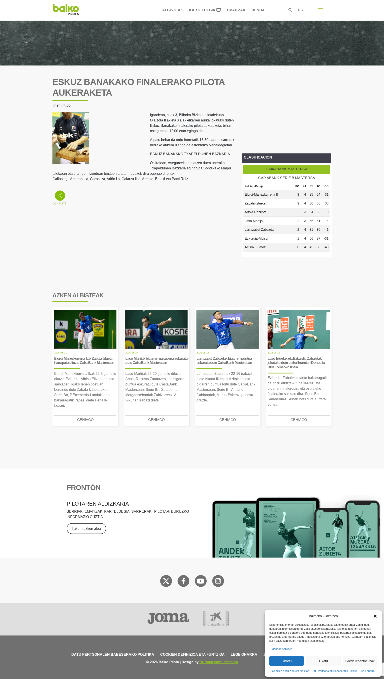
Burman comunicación (219, 662)
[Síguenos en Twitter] (166, 582)
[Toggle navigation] (320, 10)
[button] (375, 616)
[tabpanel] (286, 217)
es (300, 10)
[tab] (286, 169)
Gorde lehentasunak (360, 661)
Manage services (282, 649)
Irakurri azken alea (86, 528)
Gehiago (85, 420)
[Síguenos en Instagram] (218, 582)
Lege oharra (367, 671)
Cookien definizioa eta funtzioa (290, 671)
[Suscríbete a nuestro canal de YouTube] (200, 582)
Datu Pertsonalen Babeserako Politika (335, 671)
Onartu (287, 661)
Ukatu (323, 661)
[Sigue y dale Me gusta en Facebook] (183, 582)
